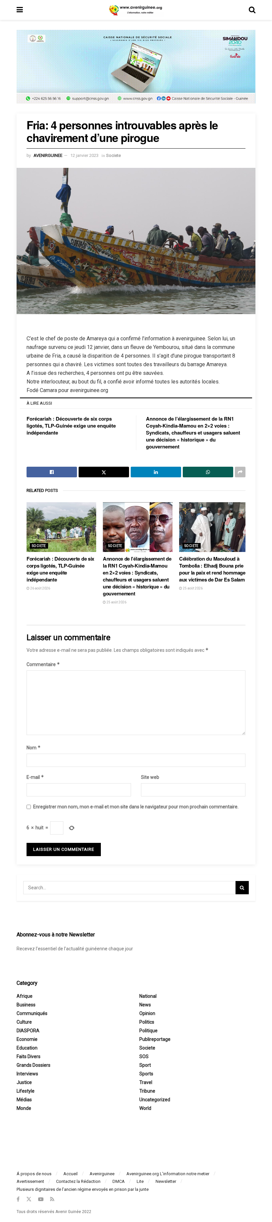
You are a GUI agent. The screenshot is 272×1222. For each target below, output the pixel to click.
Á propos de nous (34, 1173)
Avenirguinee (102, 1173)
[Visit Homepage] (135, 10)
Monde (24, 1108)
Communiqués (32, 1013)
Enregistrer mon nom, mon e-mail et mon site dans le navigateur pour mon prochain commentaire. (135, 806)
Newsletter (166, 1181)
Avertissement (30, 1181)
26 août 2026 (40, 588)
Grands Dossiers (33, 1065)
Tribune (147, 1091)
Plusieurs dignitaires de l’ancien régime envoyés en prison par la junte (83, 1189)
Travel (145, 1082)
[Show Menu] (20, 10)
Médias (24, 1099)
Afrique (25, 996)
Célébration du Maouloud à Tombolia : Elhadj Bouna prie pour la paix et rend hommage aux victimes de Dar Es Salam (212, 569)
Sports (146, 1073)
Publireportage (154, 1039)
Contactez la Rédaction (78, 1181)
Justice (24, 1082)
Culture (24, 1022)
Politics (146, 1022)
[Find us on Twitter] (29, 1199)
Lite (140, 1181)
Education (27, 1048)
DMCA (118, 1181)
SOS (144, 1056)
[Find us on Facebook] (18, 1199)
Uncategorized (154, 1099)
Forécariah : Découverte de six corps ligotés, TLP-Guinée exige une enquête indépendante (71, 425)
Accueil (70, 1173)
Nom (34, 747)
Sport (145, 1065)
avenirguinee (48, 155)
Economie (27, 1039)
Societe (113, 155)
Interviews (27, 1073)
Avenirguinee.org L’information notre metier (167, 1173)
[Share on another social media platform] (240, 472)
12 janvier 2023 (84, 155)
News (145, 1004)
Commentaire (43, 664)
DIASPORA (28, 1030)
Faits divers (28, 1056)
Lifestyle (25, 1091)
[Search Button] (252, 10)
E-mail (35, 777)
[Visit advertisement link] (136, 71)
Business (26, 1004)
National (148, 996)
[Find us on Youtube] (40, 1199)
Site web (150, 777)
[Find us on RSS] (52, 1199)
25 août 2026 (116, 602)
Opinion (147, 1013)
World (145, 1108)
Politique (148, 1030)
